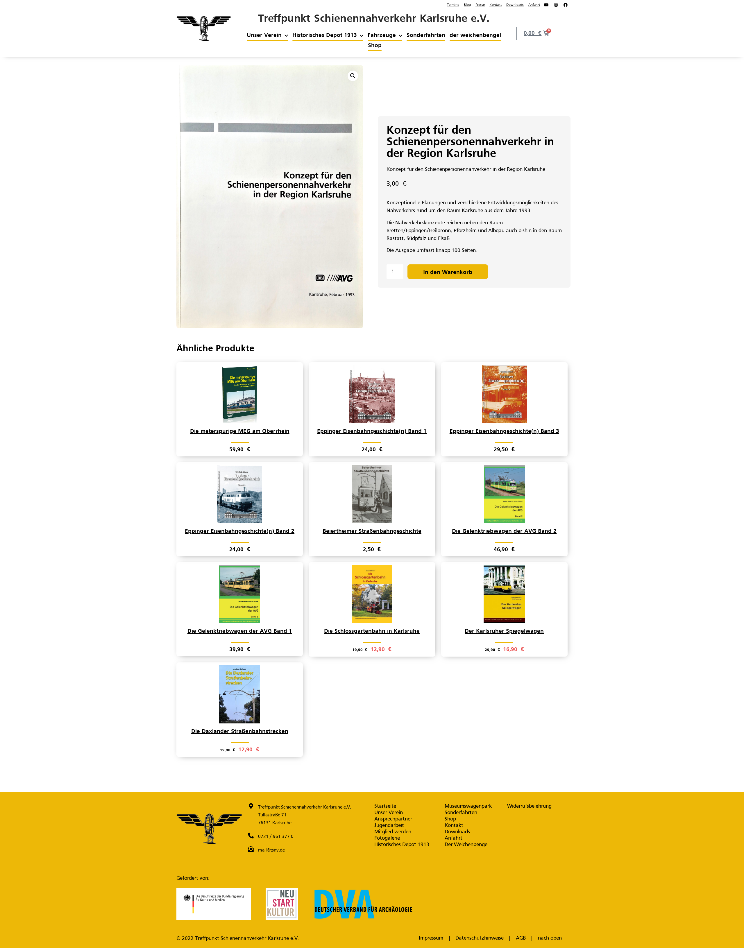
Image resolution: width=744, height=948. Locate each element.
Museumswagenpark (468, 806)
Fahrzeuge (382, 35)
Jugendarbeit (389, 825)
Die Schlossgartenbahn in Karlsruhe (372, 631)
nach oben (550, 938)
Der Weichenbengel (467, 844)
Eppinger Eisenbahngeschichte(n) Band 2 (239, 531)
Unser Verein (264, 35)
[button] (353, 76)
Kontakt (495, 5)
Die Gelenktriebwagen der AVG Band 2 (504, 531)
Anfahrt (534, 5)
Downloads (515, 5)
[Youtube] (546, 5)
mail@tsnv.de (271, 850)
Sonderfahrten (426, 35)
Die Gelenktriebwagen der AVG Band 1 (239, 631)
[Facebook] (565, 5)
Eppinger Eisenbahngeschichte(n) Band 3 (504, 431)
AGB (521, 938)
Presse (480, 5)
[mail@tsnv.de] (251, 849)
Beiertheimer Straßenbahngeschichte (372, 531)
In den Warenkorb (447, 272)
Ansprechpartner (393, 819)
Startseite (385, 806)
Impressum (431, 938)
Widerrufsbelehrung (529, 806)
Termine (453, 5)
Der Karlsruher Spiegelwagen (504, 631)
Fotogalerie (387, 838)
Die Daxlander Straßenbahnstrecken (239, 731)
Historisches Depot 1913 (324, 35)
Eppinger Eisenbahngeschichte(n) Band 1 (372, 431)
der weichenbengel (475, 35)
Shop (375, 45)
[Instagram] (556, 5)
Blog (467, 5)
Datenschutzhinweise (479, 938)
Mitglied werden (392, 831)
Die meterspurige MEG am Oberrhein (239, 431)
